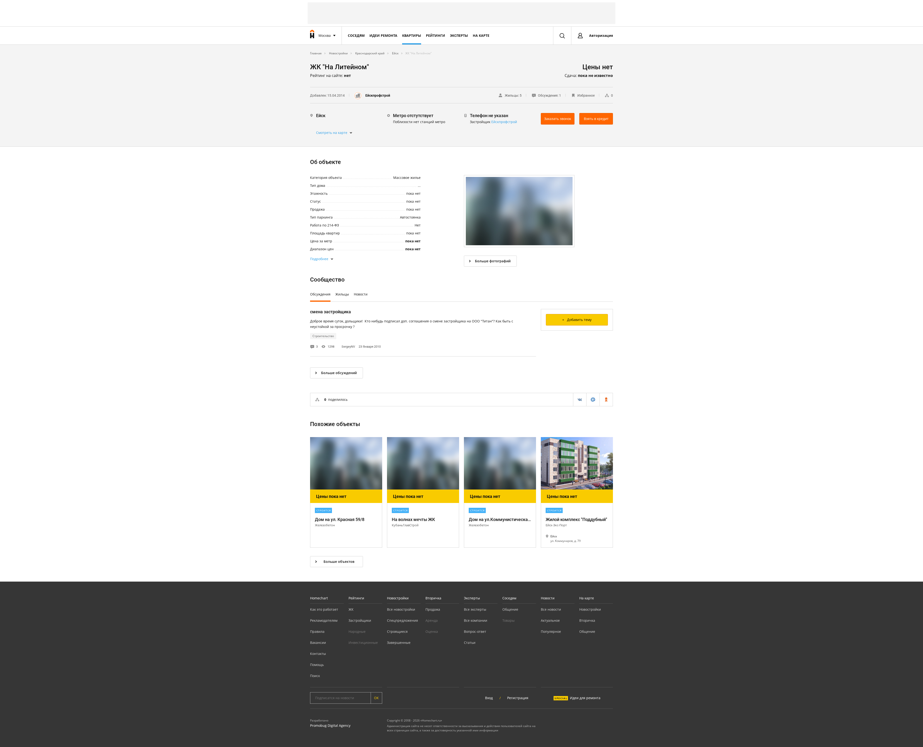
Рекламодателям (323, 620)
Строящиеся (397, 631)
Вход (489, 698)
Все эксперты (475, 609)
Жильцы (342, 294)
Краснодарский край (370, 53)
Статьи (469, 642)
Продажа (432, 609)
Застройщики (360, 620)
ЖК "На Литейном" (418, 53)
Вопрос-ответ (475, 631)
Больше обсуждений (339, 372)
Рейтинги (435, 35)
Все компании (475, 620)
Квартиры (411, 35)
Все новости (551, 609)
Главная (316, 53)
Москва (324, 35)
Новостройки (338, 53)
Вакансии (318, 642)
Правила (317, 631)
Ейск (395, 53)
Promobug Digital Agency (330, 725)
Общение (510, 609)
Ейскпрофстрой (377, 95)
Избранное (586, 95)
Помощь (317, 664)
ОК (376, 698)
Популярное (551, 631)
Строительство (323, 336)
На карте (481, 35)
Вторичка (433, 598)
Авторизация (601, 35)
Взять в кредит (596, 118)
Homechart (319, 598)
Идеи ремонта (383, 35)
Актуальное (550, 620)
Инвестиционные (363, 642)
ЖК (351, 609)
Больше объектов (339, 561)
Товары (508, 620)
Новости (361, 294)
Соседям (356, 35)
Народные (357, 631)
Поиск (315, 675)
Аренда (431, 620)
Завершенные (399, 642)
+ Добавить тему (577, 319)
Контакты (318, 653)
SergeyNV (348, 346)
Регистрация (517, 698)
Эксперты (459, 35)
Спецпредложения (402, 620)
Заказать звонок (557, 118)
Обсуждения (320, 294)
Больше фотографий (493, 261)
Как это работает (324, 609)
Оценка (431, 631)
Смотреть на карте (331, 132)
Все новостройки (401, 609)
